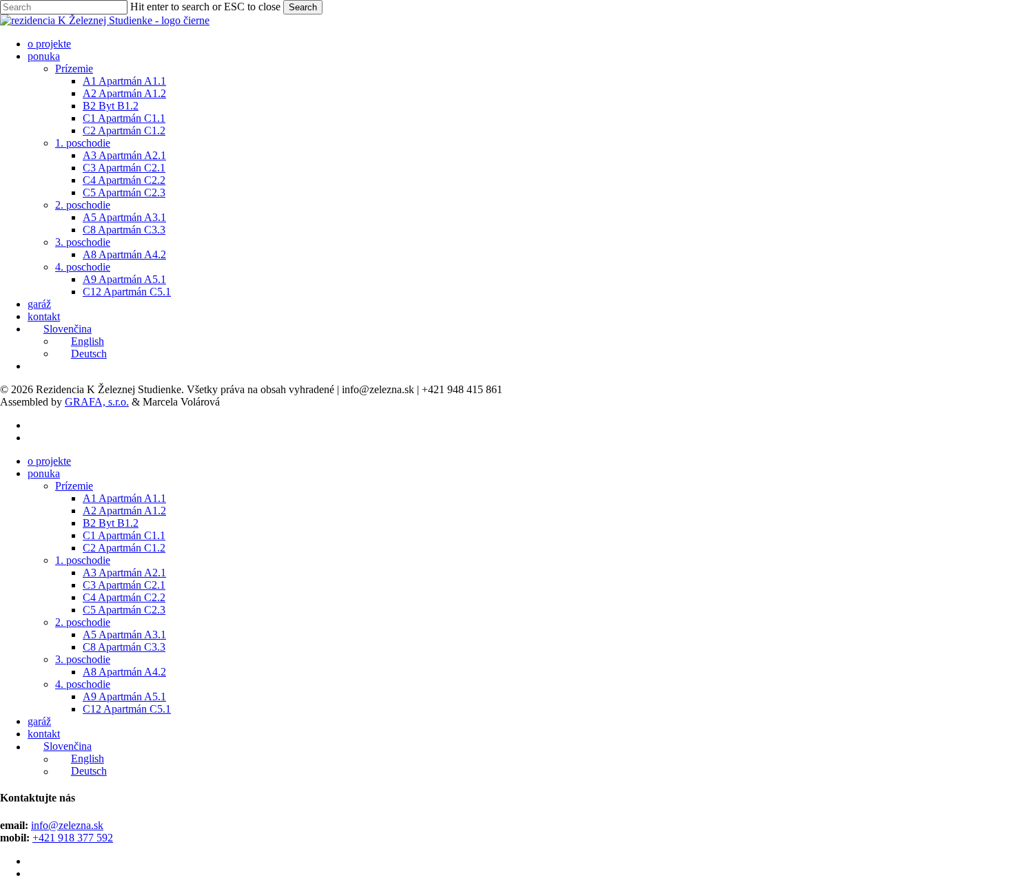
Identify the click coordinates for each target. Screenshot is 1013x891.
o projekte (49, 461)
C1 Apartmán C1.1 (124, 535)
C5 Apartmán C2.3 (124, 610)
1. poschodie (82, 560)
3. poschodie (82, 659)
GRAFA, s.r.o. (97, 402)
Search (303, 7)
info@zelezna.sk (67, 825)
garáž (39, 721)
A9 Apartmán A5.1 (124, 696)
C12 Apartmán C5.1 (127, 709)
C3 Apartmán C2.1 (124, 585)
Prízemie (74, 486)
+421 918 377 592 (72, 837)
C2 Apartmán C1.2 (124, 548)
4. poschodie (82, 684)
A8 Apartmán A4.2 (124, 672)
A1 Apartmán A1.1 (124, 498)
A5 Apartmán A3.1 (124, 634)
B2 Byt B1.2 (111, 523)
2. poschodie (82, 622)
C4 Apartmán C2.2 (124, 597)
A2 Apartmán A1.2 (124, 510)
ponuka (44, 473)
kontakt (44, 734)
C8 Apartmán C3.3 (124, 647)
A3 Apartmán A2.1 (124, 572)
